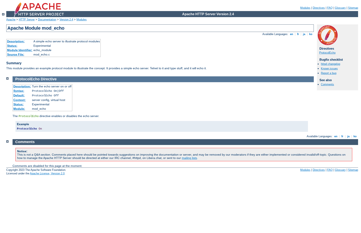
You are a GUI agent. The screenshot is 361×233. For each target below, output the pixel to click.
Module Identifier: (19, 50)
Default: (19, 95)
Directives (319, 7)
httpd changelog (330, 63)
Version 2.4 (66, 19)
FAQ (330, 7)
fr (298, 34)
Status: (12, 45)
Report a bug (328, 73)
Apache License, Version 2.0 (47, 173)
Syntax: (18, 90)
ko (310, 34)
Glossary (340, 7)
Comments (327, 84)
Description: (16, 41)
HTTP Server (27, 19)
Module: (19, 108)
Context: (19, 100)
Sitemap (353, 7)
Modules (305, 7)
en (291, 34)
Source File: (15, 54)
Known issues (329, 68)
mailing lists (189, 158)
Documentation (47, 19)
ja (304, 34)
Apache (10, 19)
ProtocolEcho (327, 52)
